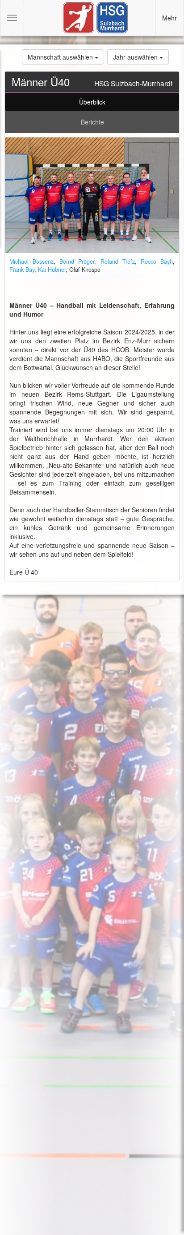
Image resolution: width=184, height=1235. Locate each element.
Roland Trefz (117, 261)
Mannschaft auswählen (61, 56)
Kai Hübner (52, 270)
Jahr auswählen (136, 56)
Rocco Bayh (157, 261)
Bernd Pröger (76, 261)
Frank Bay (21, 270)
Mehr (169, 17)
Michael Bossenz (31, 261)
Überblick (92, 101)
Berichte (92, 121)
